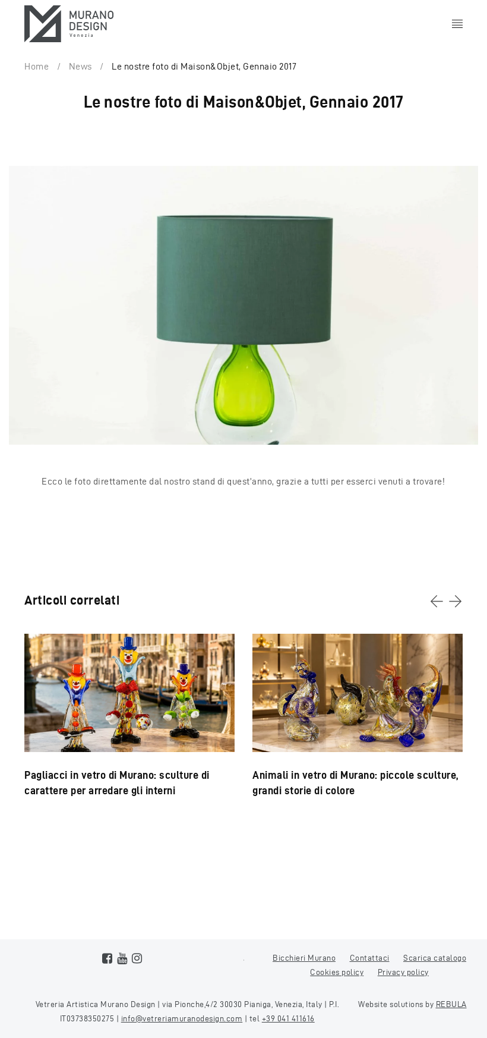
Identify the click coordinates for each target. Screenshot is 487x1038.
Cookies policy (336, 972)
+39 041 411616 (288, 1018)
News (80, 66)
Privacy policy (403, 972)
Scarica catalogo (434, 958)
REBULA (451, 1004)
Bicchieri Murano (304, 958)
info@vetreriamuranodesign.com (182, 1018)
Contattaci (370, 958)
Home (36, 66)
